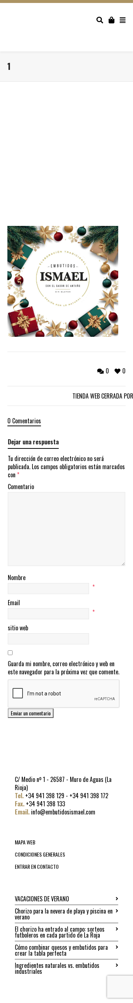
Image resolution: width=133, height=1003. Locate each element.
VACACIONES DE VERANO (42, 898)
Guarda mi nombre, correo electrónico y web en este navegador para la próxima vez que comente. (63, 668)
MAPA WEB (25, 842)
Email (14, 603)
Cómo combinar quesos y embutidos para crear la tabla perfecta (61, 950)
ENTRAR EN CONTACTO (37, 866)
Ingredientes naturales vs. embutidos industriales (57, 968)
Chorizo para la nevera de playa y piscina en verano (64, 914)
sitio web (18, 628)
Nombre (16, 577)
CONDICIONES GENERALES (40, 854)
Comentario (21, 486)
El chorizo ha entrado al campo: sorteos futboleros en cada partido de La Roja (60, 932)
